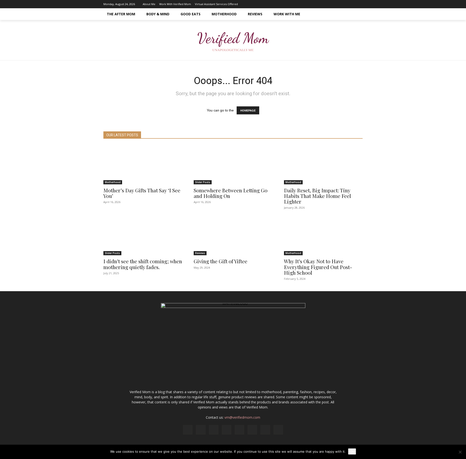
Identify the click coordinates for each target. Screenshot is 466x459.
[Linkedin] (322, 4)
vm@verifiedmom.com (242, 417)
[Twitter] (351, 4)
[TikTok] (344, 4)
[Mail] (329, 4)
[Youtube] (359, 4)
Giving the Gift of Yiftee (220, 261)
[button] (357, 14)
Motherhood (113, 182)
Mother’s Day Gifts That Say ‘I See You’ (141, 193)
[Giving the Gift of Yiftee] (233, 235)
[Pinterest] (337, 4)
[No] (460, 452)
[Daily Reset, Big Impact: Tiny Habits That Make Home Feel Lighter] (323, 164)
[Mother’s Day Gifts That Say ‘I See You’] (142, 164)
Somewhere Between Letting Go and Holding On (230, 193)
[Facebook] (308, 4)
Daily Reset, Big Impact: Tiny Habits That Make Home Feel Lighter (317, 196)
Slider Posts (202, 182)
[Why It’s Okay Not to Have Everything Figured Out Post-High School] (323, 235)
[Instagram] (315, 4)
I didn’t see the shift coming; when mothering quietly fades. (142, 264)
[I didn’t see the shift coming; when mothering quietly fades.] (142, 235)
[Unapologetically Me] (233, 40)
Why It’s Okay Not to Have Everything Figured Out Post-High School (318, 267)
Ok (352, 451)
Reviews (200, 253)
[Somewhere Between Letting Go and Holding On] (233, 164)
